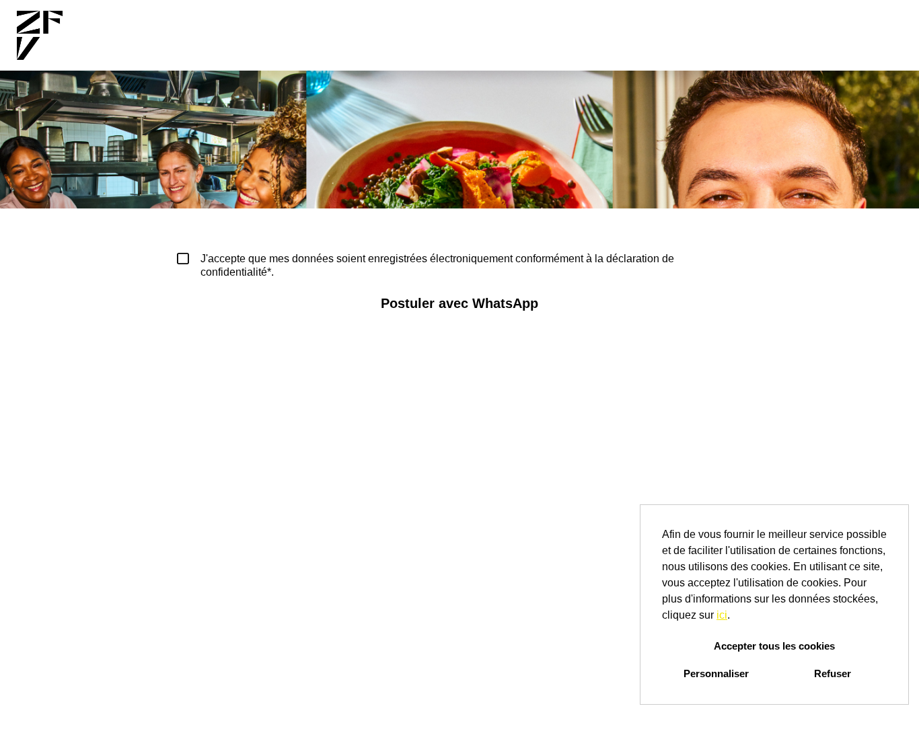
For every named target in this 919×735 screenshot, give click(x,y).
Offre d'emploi (487, 35)
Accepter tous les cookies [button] (774, 646)
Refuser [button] (832, 673)
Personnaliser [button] (716, 673)
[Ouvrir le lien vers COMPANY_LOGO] (40, 35)
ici (721, 615)
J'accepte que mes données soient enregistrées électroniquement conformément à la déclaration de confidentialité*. (437, 265)
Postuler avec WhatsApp (459, 303)
